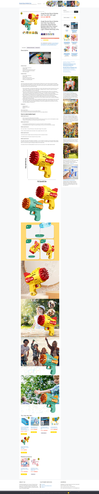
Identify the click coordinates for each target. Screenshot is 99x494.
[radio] (42, 34)
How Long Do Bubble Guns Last (66, 66)
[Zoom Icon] (30, 22)
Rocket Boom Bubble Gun (25, 3)
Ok (68, 492)
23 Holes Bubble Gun (26, 11)
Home (22, 11)
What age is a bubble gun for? (68, 138)
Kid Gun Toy (71, 66)
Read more (33, 474)
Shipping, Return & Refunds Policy (46, 485)
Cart (44, 3)
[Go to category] (75, 17)
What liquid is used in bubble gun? (68, 159)
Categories (64, 10)
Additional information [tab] (30, 47)
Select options (24, 452)
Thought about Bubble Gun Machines (69, 114)
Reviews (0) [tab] (37, 47)
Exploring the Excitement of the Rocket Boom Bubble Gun (69, 64)
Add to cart (46, 40)
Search (76, 11)
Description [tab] (24, 47)
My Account (39, 3)
